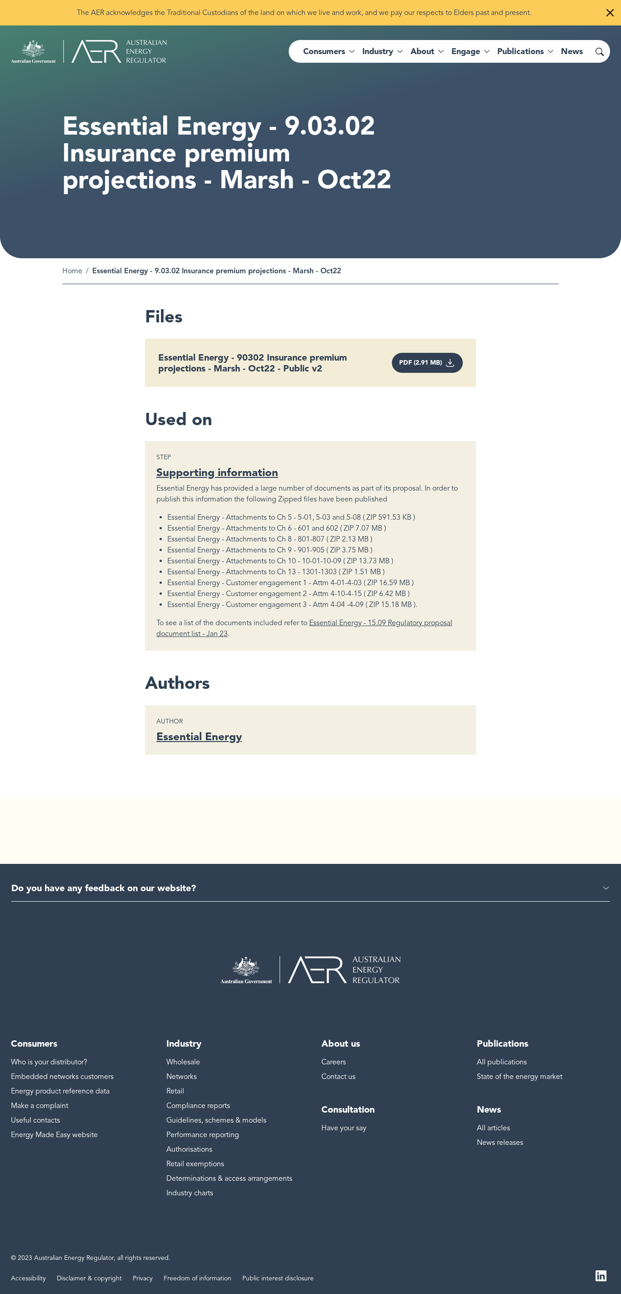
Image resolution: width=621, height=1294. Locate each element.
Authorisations (189, 1149)
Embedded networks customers (62, 1076)
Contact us (338, 1076)
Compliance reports (198, 1105)
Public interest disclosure (278, 1278)
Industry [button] (377, 51)
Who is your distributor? (49, 1062)
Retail (175, 1091)
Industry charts (189, 1193)
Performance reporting (202, 1134)
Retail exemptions (195, 1164)
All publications (502, 1062)
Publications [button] (520, 51)
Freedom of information (197, 1278)
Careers (333, 1062)
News (572, 51)
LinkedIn (601, 1275)
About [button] (422, 51)
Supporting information (217, 472)
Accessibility (28, 1278)
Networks (181, 1076)
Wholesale (183, 1062)
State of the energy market (519, 1076)
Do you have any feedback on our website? (103, 888)
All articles (493, 1128)
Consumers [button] (324, 51)
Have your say (343, 1128)
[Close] (610, 12)
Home (72, 271)
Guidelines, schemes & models (216, 1120)
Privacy (143, 1278)
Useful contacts (35, 1120)
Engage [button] (465, 51)
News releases (500, 1142)
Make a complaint (39, 1105)
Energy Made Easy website (54, 1134)
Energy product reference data (60, 1091)
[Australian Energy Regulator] (89, 51)
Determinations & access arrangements (229, 1178)
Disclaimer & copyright (89, 1278)
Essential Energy (199, 736)
